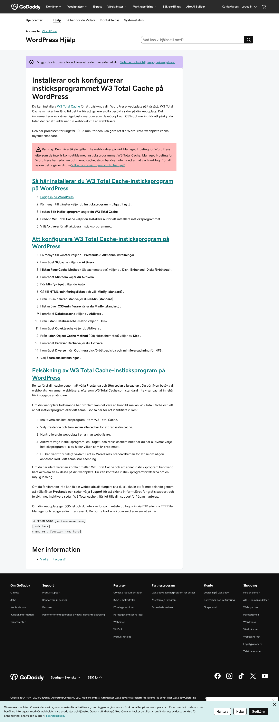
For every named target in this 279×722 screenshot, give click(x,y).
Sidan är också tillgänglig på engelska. (147, 62)
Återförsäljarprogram (164, 600)
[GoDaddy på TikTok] (241, 678)
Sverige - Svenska (63, 677)
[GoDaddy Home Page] (27, 677)
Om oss (14, 592)
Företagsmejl (251, 614)
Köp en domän (251, 592)
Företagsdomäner (123, 607)
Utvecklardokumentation (127, 592)
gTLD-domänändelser (256, 600)
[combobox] (193, 40)
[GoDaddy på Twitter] (253, 678)
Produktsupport (51, 592)
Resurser (47, 607)
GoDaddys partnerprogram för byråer (173, 592)
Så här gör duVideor (80, 20)
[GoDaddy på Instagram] (229, 678)
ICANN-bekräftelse (124, 600)
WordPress (49, 31)
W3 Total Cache (68, 106)
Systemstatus (134, 20)
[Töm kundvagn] (264, 7)
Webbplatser (250, 607)
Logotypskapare (252, 644)
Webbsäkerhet (251, 636)
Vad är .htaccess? (53, 559)
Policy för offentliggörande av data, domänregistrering (73, 614)
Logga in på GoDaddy (216, 592)
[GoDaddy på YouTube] (265, 678)
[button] (274, 700)
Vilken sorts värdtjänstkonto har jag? (98, 165)
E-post (97, 6)
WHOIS (117, 629)
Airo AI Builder (195, 6)
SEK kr (93, 677)
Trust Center (18, 622)
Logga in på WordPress (57, 197)
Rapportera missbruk (54, 600)
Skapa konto (211, 607)
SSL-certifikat (172, 6)
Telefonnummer (252, 651)
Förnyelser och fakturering (219, 600)
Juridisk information (22, 614)
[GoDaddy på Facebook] (217, 678)
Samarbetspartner (162, 607)
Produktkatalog (122, 636)
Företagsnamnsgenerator (128, 614)
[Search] (248, 39)
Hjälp (57, 20)
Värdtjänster (250, 629)
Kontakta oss (109, 20)
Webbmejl (119, 622)
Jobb (13, 600)
